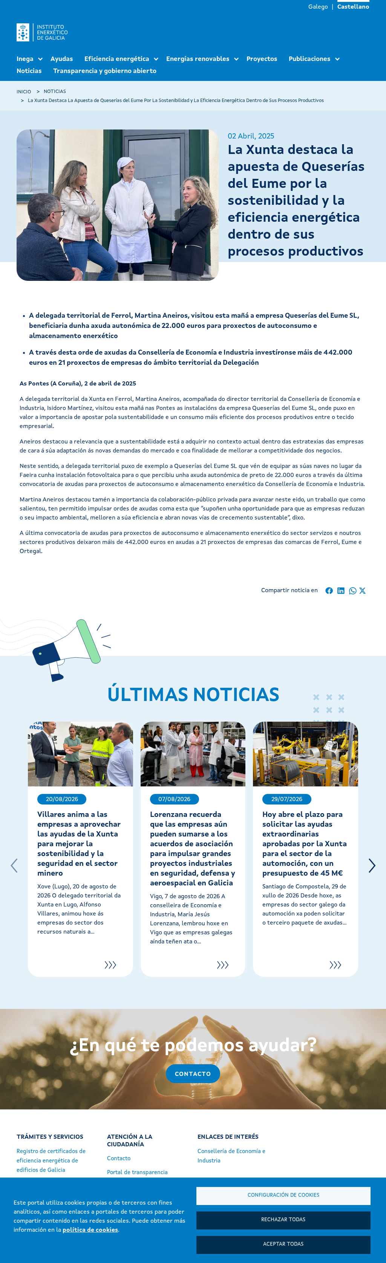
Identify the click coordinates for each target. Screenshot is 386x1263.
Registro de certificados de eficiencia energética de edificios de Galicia (51, 1161)
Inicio (24, 92)
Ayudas (62, 59)
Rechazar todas (283, 1219)
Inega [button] (25, 59)
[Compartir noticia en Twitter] (362, 591)
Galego (318, 7)
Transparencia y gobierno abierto (104, 71)
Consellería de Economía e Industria (231, 1156)
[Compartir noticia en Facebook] (329, 591)
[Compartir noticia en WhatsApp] (352, 591)
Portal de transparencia (137, 1173)
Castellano (353, 7)
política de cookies (90, 1230)
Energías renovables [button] (198, 59)
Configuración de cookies (283, 1195)
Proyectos (262, 59)
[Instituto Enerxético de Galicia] (45, 32)
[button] (372, 865)
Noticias (29, 71)
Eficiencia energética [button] (116, 59)
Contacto (193, 1074)
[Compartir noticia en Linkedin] (341, 591)
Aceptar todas (283, 1244)
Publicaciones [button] (310, 59)
